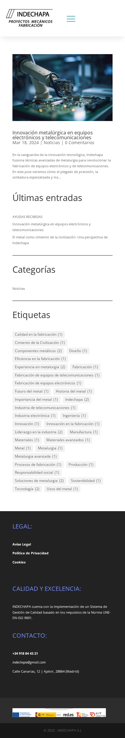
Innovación (27, 423)
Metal (23, 448)
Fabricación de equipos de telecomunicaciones (57, 375)
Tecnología (27, 488)
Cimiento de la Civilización (40, 342)
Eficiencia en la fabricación (40, 358)
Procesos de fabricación (38, 464)
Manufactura (84, 432)
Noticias (52, 142)
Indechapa (77, 399)
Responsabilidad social (37, 472)
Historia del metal (74, 391)
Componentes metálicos (38, 350)
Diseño (78, 350)
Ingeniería (74, 415)
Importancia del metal (36, 399)
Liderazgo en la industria (38, 432)
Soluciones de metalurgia (39, 480)
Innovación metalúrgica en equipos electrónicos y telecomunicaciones (52, 135)
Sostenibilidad (86, 480)
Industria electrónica (35, 415)
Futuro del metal (32, 391)
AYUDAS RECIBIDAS (27, 216)
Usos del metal (62, 488)
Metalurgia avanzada (36, 456)
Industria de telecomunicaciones (45, 407)
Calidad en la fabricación (38, 334)
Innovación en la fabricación (73, 423)
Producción (81, 464)
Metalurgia (50, 448)
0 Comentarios (79, 142)
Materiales (27, 439)
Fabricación (85, 366)
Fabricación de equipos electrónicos (48, 383)
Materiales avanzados (68, 439)
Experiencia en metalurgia (40, 366)
